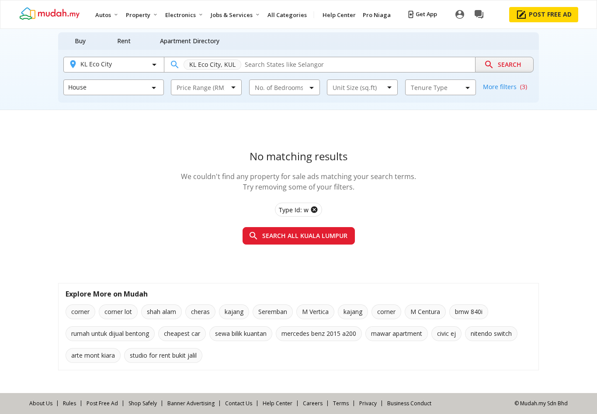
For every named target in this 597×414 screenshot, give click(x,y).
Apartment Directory (189, 41)
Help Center (277, 403)
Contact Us (238, 403)
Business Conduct (409, 403)
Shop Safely (142, 403)
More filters (505, 87)
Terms (341, 403)
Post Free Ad (102, 403)
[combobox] (201, 87)
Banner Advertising (191, 403)
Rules (69, 403)
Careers (313, 403)
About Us (40, 403)
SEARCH (509, 64)
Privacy (368, 403)
